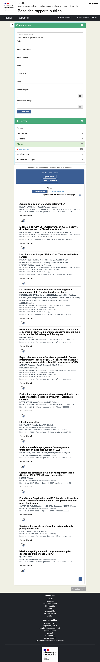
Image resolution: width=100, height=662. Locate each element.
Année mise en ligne (26, 159)
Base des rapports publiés (40, 10)
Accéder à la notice (26, 215)
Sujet (19, 41)
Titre (19, 65)
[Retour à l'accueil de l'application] (50, 654)
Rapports (50, 601)
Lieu (19, 81)
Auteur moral (22, 57)
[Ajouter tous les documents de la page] (79, 194)
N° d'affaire (21, 73)
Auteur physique (24, 49)
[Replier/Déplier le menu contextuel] (12, 25)
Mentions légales (50, 613)
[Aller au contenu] (93, 3)
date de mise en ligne (58, 192)
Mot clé (20, 144)
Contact (50, 616)
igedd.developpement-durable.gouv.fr (50, 640)
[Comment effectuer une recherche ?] (82, 25)
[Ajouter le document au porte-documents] (22, 220)
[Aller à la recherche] (95, 3)
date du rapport (40, 191)
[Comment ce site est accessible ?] (90, 3)
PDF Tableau (50, 177)
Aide (50, 608)
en (18, 92)
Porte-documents (50, 603)
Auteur (20, 128)
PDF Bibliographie (50, 180)
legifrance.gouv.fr (50, 625)
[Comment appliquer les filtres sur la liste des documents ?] (82, 120)
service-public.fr (50, 623)
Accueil (50, 598)
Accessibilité (50, 611)
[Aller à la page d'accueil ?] (97, 3)
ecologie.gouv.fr (50, 638)
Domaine (21, 138)
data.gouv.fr (50, 635)
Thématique (22, 133)
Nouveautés (50, 606)
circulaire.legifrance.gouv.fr (50, 628)
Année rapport (23, 154)
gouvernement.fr (50, 630)
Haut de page (79, 589)
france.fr (50, 633)
